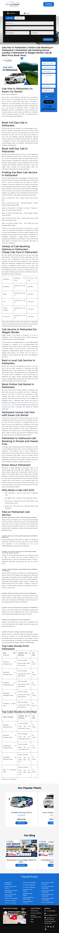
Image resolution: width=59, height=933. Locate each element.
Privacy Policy (34, 910)
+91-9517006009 (50, 911)
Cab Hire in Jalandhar (10, 903)
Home (25, 3)
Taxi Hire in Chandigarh (11, 898)
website (19, 402)
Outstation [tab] (11, 13)
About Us (32, 3)
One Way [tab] (9, 18)
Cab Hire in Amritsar (10, 900)
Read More (21, 865)
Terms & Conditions (36, 913)
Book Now (21, 823)
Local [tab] (26, 13)
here (46, 96)
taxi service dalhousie (29, 884)
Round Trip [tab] (19, 18)
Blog (32, 921)
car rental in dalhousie (29, 887)
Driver (25, 4)
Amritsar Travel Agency (29, 882)
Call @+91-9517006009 (48, 4)
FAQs (32, 919)
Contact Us (33, 4)
